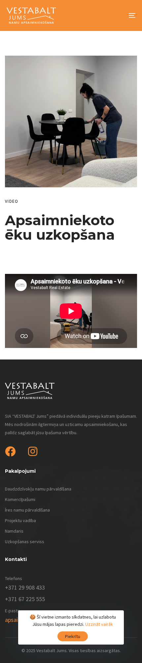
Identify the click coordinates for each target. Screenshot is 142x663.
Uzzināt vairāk (99, 624)
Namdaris (14, 531)
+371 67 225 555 (25, 599)
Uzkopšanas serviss (24, 541)
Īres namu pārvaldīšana (27, 510)
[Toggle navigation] (113, 15)
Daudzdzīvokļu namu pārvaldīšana (38, 489)
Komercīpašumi (20, 499)
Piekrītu (72, 636)
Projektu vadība (20, 520)
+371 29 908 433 (25, 587)
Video (11, 201)
